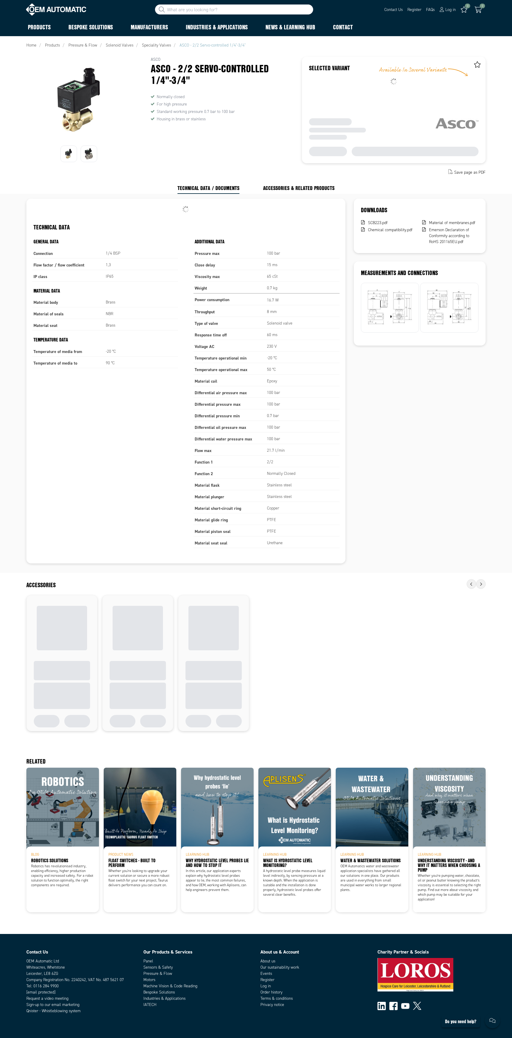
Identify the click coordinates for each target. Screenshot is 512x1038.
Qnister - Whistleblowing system (53, 1010)
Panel (148, 961)
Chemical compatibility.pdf (390, 229)
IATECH (149, 1004)
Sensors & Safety (158, 967)
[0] (478, 9)
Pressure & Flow (157, 973)
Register (414, 9)
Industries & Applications (164, 998)
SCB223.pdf (378, 222)
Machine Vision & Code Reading (170, 986)
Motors (149, 979)
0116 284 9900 (46, 986)
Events (266, 973)
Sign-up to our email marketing (52, 1004)
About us (267, 961)
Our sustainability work (279, 967)
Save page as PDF (470, 172)
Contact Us (393, 9)
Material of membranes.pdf (452, 222)
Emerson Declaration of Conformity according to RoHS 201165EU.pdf (449, 235)
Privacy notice (272, 1004)
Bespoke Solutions (159, 992)
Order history (271, 992)
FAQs (430, 9)
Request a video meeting (47, 998)
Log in (265, 986)
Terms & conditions (276, 998)
